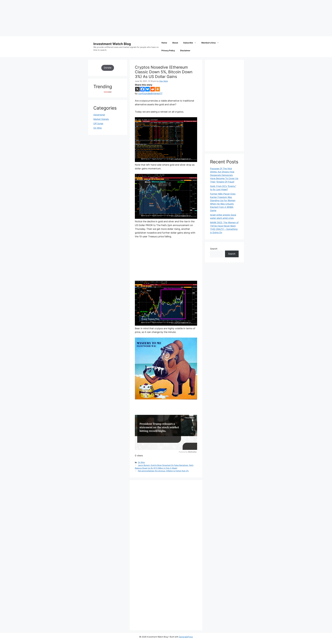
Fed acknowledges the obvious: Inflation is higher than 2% (163, 471)
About (175, 42)
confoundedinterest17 (150, 93)
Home (164, 42)
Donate (107, 67)
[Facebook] (142, 89)
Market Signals (101, 119)
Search (213, 248)
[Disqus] (166, 521)
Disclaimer (185, 50)
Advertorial (99, 114)
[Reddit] (152, 89)
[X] (137, 89)
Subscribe (188, 42)
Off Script (98, 123)
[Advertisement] (78, 18)
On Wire (141, 462)
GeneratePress (186, 637)
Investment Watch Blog (112, 44)
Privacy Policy (168, 50)
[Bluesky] (147, 89)
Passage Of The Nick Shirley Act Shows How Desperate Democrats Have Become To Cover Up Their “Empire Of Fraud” (224, 175)
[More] (157, 89)
